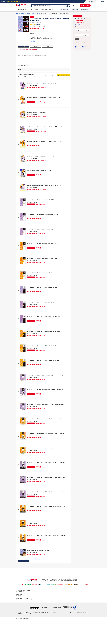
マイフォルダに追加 (83, 35)
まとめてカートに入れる (64, 75)
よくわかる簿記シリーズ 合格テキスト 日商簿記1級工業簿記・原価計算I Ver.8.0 (42, 243)
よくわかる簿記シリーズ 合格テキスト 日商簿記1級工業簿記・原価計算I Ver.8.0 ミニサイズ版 (45, 418)
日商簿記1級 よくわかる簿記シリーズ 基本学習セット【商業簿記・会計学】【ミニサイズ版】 (45, 126)
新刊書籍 (42, 9)
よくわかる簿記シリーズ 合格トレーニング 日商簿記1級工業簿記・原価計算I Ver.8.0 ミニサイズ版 (46, 506)
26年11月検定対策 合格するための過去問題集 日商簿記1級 (38, 550)
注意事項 (83, 47)
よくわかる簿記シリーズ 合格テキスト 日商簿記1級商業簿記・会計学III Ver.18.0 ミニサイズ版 (45, 404)
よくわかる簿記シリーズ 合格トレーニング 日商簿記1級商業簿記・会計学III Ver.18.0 (43, 316)
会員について (77, 24)
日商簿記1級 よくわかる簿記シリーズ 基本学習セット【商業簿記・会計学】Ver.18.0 (43, 83)
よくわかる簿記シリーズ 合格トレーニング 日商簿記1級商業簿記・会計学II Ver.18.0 (43, 302)
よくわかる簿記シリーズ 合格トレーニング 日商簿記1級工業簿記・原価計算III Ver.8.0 (43, 360)
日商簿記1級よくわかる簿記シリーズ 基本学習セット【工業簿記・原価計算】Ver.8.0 (43, 97)
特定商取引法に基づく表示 (26, 612)
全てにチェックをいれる (49, 75)
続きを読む (23, 65)
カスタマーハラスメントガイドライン (67, 612)
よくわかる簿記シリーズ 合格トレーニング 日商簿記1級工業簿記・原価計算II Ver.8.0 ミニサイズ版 (46, 521)
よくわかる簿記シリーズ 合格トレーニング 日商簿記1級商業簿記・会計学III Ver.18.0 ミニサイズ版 (46, 491)
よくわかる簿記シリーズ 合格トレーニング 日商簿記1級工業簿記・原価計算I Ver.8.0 (43, 331)
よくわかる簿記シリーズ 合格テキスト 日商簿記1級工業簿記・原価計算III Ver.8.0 (43, 272)
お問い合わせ (29, 613)
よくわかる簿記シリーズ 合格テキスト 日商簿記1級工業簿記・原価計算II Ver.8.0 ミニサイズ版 (45, 433)
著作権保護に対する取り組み (81, 612)
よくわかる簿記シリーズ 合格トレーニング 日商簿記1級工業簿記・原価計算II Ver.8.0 (43, 345)
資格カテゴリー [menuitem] (20, 9)
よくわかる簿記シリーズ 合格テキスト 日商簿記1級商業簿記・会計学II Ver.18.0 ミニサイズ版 (45, 389)
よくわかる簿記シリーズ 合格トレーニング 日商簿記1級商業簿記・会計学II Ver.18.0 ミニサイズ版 (46, 477)
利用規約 (18, 612)
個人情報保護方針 (36, 612)
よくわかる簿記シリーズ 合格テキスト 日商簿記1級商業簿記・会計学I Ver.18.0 (42, 199)
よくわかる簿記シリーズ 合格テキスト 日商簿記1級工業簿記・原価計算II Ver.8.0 (42, 258)
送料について (77, 47)
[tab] (77, 16)
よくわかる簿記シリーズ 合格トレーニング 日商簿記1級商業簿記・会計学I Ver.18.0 (43, 287)
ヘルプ (24, 613)
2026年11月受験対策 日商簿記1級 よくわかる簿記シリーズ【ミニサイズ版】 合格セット (44, 185)
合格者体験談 (51, 9)
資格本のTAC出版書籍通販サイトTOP (22, 13)
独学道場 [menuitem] (36, 9)
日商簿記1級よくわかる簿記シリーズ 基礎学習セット (37, 112)
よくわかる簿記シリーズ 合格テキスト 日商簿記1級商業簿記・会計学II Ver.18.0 (42, 214)
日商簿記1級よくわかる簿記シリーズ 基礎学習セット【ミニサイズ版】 (40, 156)
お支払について (84, 46)
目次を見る (33, 41)
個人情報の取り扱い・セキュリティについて (49, 612)
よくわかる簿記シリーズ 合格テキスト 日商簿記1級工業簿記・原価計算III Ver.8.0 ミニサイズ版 (45, 448)
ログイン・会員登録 (85, 5)
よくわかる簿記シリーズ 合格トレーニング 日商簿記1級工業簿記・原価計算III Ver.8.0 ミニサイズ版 (46, 535)
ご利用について (77, 46)
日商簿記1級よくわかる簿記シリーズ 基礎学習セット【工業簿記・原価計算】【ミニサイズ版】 (45, 141)
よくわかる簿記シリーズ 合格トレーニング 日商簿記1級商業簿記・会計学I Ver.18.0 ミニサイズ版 (46, 462)
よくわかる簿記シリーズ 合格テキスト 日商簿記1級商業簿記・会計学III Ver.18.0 (42, 229)
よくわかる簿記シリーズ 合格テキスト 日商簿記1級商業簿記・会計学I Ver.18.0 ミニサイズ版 (45, 375)
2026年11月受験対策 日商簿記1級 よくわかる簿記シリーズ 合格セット (40, 170)
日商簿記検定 (32, 13)
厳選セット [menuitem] (29, 9)
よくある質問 (19, 613)
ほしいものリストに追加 (82, 30)
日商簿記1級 (38, 13)
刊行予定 (46, 9)
